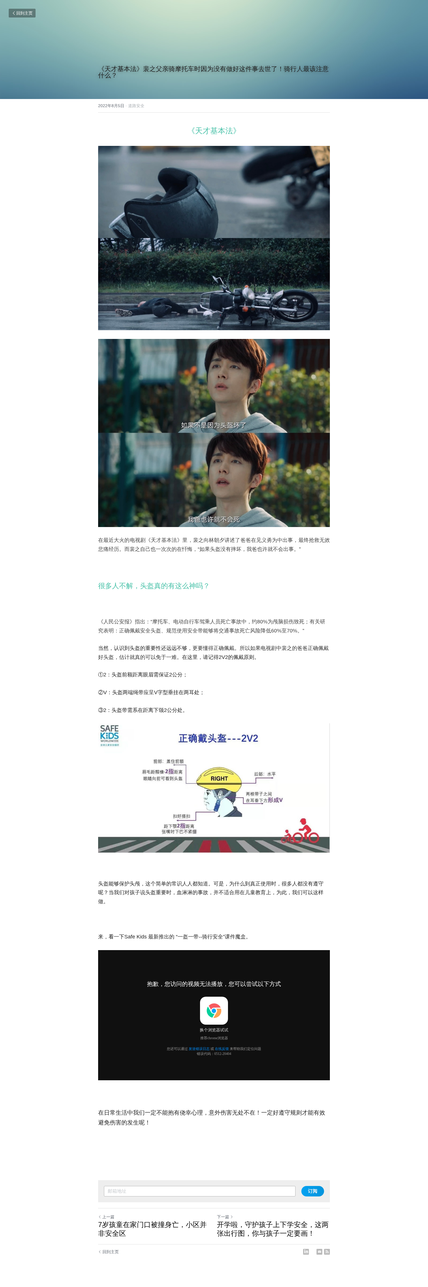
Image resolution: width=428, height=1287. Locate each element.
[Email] (319, 1252)
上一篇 (108, 1216)
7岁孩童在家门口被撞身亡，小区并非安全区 (152, 1229)
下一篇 (223, 1216)
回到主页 (24, 13)
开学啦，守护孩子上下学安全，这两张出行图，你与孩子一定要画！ (273, 1229)
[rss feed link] (327, 1252)
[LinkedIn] (306, 1252)
